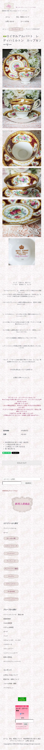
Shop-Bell (22, 700)
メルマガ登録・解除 (9, 683)
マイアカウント (8, 688)
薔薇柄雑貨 (7, 619)
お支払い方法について (10, 675)
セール (5, 532)
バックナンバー (22, 726)
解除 (22, 718)
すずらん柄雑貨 (8, 627)
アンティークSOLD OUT (32, 29)
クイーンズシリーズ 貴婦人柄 (13, 614)
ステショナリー (8, 648)
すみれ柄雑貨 (7, 623)
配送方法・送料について (11, 679)
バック (5, 636)
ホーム (8, 17)
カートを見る (25, 21)
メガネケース (7, 644)
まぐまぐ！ (25, 728)
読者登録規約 (19, 723)
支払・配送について (22, 17)
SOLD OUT (22, 462)
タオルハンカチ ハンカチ (12, 640)
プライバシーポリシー (17, 741)
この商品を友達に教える (13, 444)
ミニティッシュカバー (10, 653)
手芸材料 (22, 698)
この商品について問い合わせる (15, 446)
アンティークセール (9, 528)
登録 (22, 713)
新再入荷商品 (7, 657)
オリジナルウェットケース (12, 661)
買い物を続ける (10, 449)
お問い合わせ (10, 21)
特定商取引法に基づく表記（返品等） (17, 442)
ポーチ (5, 631)
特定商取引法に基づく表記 (32, 738)
